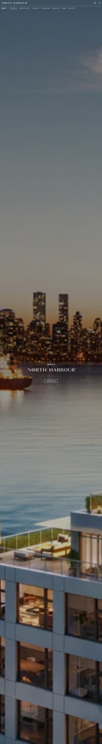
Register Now (51, 381)
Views (64, 8)
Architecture (24, 8)
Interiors (35, 8)
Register (71, 8)
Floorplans (45, 8)
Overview (13, 8)
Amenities (56, 8)
